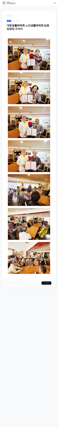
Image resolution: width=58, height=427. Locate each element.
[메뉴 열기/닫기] (54, 3)
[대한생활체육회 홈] (8, 3)
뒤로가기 (47, 283)
